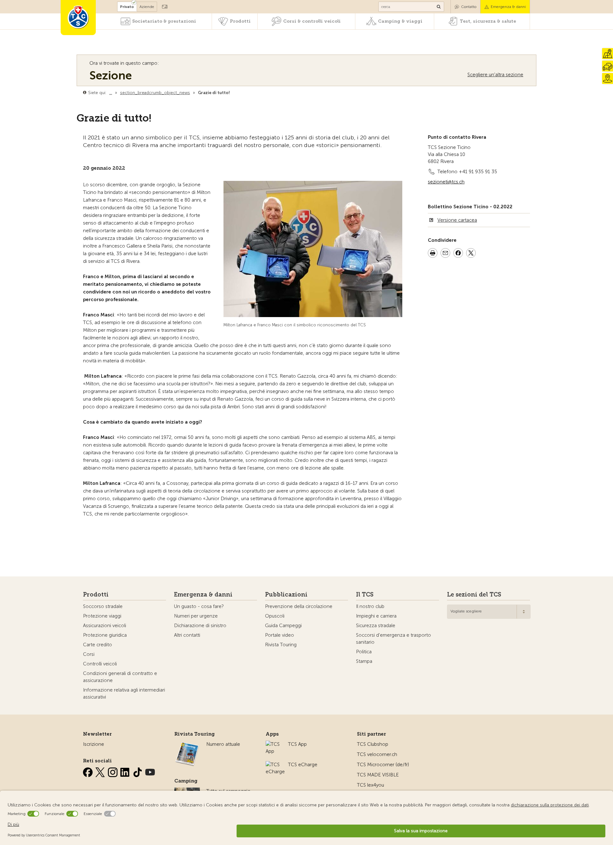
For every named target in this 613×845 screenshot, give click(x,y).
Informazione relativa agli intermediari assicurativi (124, 693)
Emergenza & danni (508, 6)
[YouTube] (150, 771)
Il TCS (365, 594)
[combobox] (489, 611)
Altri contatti (187, 635)
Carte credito (97, 645)
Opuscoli (274, 616)
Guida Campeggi (283, 625)
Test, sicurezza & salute (488, 21)
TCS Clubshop (372, 744)
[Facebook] (88, 771)
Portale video (279, 635)
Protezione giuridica (105, 635)
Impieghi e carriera (376, 616)
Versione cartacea (457, 220)
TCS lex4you (370, 785)
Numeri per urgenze (196, 616)
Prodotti (240, 21)
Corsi (89, 654)
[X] (100, 771)
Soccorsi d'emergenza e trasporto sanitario (393, 638)
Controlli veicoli (100, 664)
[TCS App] (274, 744)
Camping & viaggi (400, 21)
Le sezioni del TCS (474, 594)
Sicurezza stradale (375, 625)
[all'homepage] (78, 17)
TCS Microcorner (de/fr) (383, 764)
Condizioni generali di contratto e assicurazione (120, 677)
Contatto (468, 6)
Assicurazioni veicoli (104, 625)
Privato (127, 6)
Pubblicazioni (286, 594)
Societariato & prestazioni (164, 21)
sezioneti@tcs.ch (446, 182)
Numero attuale (223, 744)
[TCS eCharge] (275, 764)
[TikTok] (138, 771)
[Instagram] (113, 771)
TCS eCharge (302, 764)
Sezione (110, 75)
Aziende (147, 6)
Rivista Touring (281, 645)
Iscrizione (93, 744)
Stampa (364, 661)
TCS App (297, 744)
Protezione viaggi (102, 616)
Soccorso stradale (103, 606)
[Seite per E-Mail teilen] (445, 254)
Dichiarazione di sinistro (200, 625)
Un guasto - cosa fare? (199, 606)
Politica (364, 652)
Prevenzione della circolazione (298, 606)
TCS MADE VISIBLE (378, 775)
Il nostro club (370, 606)
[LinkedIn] (125, 771)
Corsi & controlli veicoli (312, 21)
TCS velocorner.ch (377, 754)
